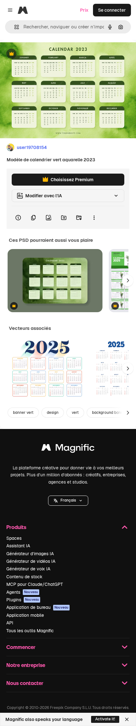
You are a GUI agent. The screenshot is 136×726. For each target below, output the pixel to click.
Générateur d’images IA (30, 553)
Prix (84, 10)
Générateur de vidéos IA (30, 561)
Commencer (20, 647)
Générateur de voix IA (28, 569)
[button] (68, 501)
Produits (16, 527)
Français (68, 500)
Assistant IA (18, 546)
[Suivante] (127, 280)
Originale (42, 54)
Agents (22, 592)
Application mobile (25, 615)
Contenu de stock (24, 577)
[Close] (127, 719)
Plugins (22, 600)
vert (75, 412)
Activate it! (105, 719)
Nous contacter (24, 683)
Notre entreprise (25, 665)
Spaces (14, 538)
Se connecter (112, 10)
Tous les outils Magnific (30, 631)
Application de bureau (37, 607)
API (9, 623)
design (53, 412)
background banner (109, 412)
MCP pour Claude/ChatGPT (34, 584)
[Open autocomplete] (14, 27)
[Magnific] (68, 449)
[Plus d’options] (94, 217)
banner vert (23, 412)
